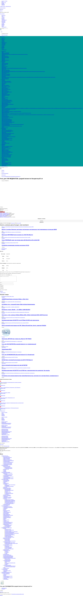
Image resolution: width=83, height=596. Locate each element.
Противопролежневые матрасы (8, 557)
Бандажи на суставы (8, 530)
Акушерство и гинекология (7, 506)
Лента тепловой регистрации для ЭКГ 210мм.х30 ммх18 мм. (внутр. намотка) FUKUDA (24, 325)
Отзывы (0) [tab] (3, 249)
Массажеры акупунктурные (9, 490)
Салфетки (4, 520)
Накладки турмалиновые (7, 495)
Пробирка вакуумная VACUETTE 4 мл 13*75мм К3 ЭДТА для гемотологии (20, 320)
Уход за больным (5, 579)
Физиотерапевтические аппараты (8, 478)
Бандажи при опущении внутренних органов (12, 533)
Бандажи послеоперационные (9, 532)
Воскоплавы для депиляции (7, 457)
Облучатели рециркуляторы (7, 475)
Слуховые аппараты (5, 433)
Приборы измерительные (9, 474)
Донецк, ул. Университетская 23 (5, 213)
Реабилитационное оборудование (7, 431)
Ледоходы (4, 574)
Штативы (4, 471)
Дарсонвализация (6, 483)
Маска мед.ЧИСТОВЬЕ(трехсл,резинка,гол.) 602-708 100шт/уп (17, 234)
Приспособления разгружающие (8, 556)
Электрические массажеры (9, 493)
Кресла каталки (7, 539)
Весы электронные (6, 480)
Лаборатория (5, 473)
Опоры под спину (6, 549)
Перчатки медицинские (6, 517)
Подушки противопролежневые (8, 555)
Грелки (4, 482)
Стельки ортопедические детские (10, 566)
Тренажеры (7, 563)
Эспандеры (7, 494)
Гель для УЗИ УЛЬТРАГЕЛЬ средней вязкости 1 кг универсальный (19, 344)
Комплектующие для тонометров (10, 500)
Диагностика (5, 511)
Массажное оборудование (7, 488)
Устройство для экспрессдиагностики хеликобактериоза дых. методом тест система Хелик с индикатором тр (30, 375)
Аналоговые (5, 569)
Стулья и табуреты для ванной (7, 577)
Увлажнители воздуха (6, 504)
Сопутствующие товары (7, 570)
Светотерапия (5, 496)
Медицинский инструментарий (8, 515)
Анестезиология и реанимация (8, 507)
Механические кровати (8, 467)
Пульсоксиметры (5, 476)
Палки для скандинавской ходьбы (10, 562)
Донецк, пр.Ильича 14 (3, 212)
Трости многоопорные (8, 547)
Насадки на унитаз (8, 559)
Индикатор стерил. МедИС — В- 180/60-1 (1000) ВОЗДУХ (16, 309)
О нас (2, 1)
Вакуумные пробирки (6, 510)
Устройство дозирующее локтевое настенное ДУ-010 (15, 245)
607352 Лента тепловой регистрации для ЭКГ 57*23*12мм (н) (17, 359)
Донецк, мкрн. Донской (3, 215)
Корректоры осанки (8, 535)
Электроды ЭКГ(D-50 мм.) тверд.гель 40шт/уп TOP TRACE (16, 338)
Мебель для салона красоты (7, 459)
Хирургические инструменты (7, 523)
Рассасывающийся (8, 526)
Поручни (4, 575)
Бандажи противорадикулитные (10, 534)
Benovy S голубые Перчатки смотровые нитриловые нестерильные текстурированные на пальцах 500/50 (29, 229)
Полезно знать (4, 2)
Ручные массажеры (8, 492)
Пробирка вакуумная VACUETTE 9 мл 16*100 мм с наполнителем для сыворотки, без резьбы (26, 370)
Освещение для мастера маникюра (8, 460)
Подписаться (41, 222)
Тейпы (4, 567)
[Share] (1, 451)
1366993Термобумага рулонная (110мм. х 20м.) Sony (15, 299)
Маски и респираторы (6, 514)
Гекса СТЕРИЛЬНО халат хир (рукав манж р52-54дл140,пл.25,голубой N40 (20, 240)
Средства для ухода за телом (7, 463)
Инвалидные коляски (6, 538)
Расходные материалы (5, 430)
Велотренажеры (7, 561)
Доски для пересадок (6, 573)
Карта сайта (2, 444)
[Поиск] (0, 29)
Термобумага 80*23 (6, 349)
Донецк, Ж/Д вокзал (3, 216)
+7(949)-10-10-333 (2, 6)
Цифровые (5, 571)
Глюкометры (5, 481)
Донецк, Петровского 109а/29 (4, 214)
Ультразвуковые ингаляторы (9, 486)
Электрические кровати (8, 468)
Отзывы (3, 3)
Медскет (1, 10)
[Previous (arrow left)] (0, 452)
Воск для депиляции (6, 456)
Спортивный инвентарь (7, 560)
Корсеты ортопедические (9, 536)
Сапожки (6, 552)
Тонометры (5, 498)
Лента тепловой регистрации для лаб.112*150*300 (14, 365)
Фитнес (6, 564)
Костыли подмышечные (8, 545)
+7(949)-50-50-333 (8, 6)
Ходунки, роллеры (6, 568)
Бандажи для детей (8, 529)
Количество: (2, 209)
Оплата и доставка (4, 412)
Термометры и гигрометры (7, 497)
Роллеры (6, 491)
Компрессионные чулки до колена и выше (11, 543)
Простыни (5, 518)
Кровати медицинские (6, 466)
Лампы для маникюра (6, 458)
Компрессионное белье (6, 541)
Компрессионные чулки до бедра (10, 542)
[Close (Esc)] (0, 451)
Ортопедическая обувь (6, 550)
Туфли (6, 553)
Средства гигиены (6, 521)
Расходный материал (6, 461)
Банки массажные (7, 489)
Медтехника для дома (5, 479)
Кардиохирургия (5, 513)
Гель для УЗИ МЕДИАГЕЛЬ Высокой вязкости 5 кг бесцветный (18, 354)
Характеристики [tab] (4, 248)
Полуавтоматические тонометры (10, 502)
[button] (3, 227)
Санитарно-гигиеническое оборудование (9, 558)
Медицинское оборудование (6, 432)
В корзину (1, 591)
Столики (4, 470)
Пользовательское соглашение (6, 427)
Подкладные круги (6, 554)
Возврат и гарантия (4, 421)
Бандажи (4, 528)
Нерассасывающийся (8, 525)
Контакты (3, 415)
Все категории (2, 13)
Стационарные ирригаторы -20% (6, 572)
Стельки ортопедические (7, 565)
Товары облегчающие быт (5, 434)
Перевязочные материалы (7, 516)
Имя (1, 282)
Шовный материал (6, 524)
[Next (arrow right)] (1, 452)
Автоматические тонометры (9, 499)
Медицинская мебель (5, 429)
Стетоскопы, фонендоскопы (9, 503)
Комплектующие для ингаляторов (10, 484)
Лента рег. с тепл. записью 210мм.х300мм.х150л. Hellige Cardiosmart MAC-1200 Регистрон (25, 315)
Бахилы (4, 509)
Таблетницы (5, 578)
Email (1, 284)
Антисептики (5, 508)
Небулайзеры (7, 485)
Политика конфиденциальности (6, 423)
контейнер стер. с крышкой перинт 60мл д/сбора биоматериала (18, 304)
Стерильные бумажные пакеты (8, 522)
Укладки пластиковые (6, 477)
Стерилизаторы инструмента (7, 464)
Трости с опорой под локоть (9, 548)
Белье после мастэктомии (7, 537)
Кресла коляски (7, 540)
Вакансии (3, 4)
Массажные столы (6, 469)
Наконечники (7, 546)
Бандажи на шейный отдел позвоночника (11, 531)
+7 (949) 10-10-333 (2, 292)
